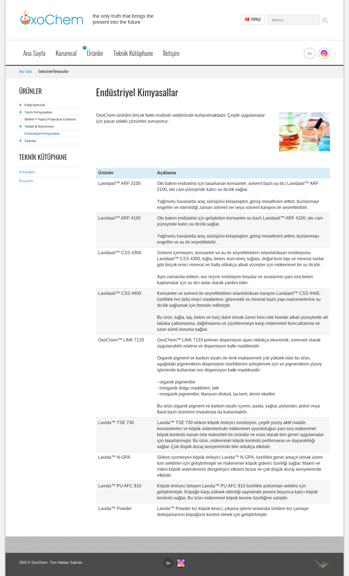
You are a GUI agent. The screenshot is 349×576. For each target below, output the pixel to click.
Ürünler (95, 54)
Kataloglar (27, 172)
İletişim (171, 54)
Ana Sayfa (34, 54)
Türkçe (255, 20)
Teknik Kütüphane (133, 54)
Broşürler (26, 181)
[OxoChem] (52, 20)
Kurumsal (66, 54)
